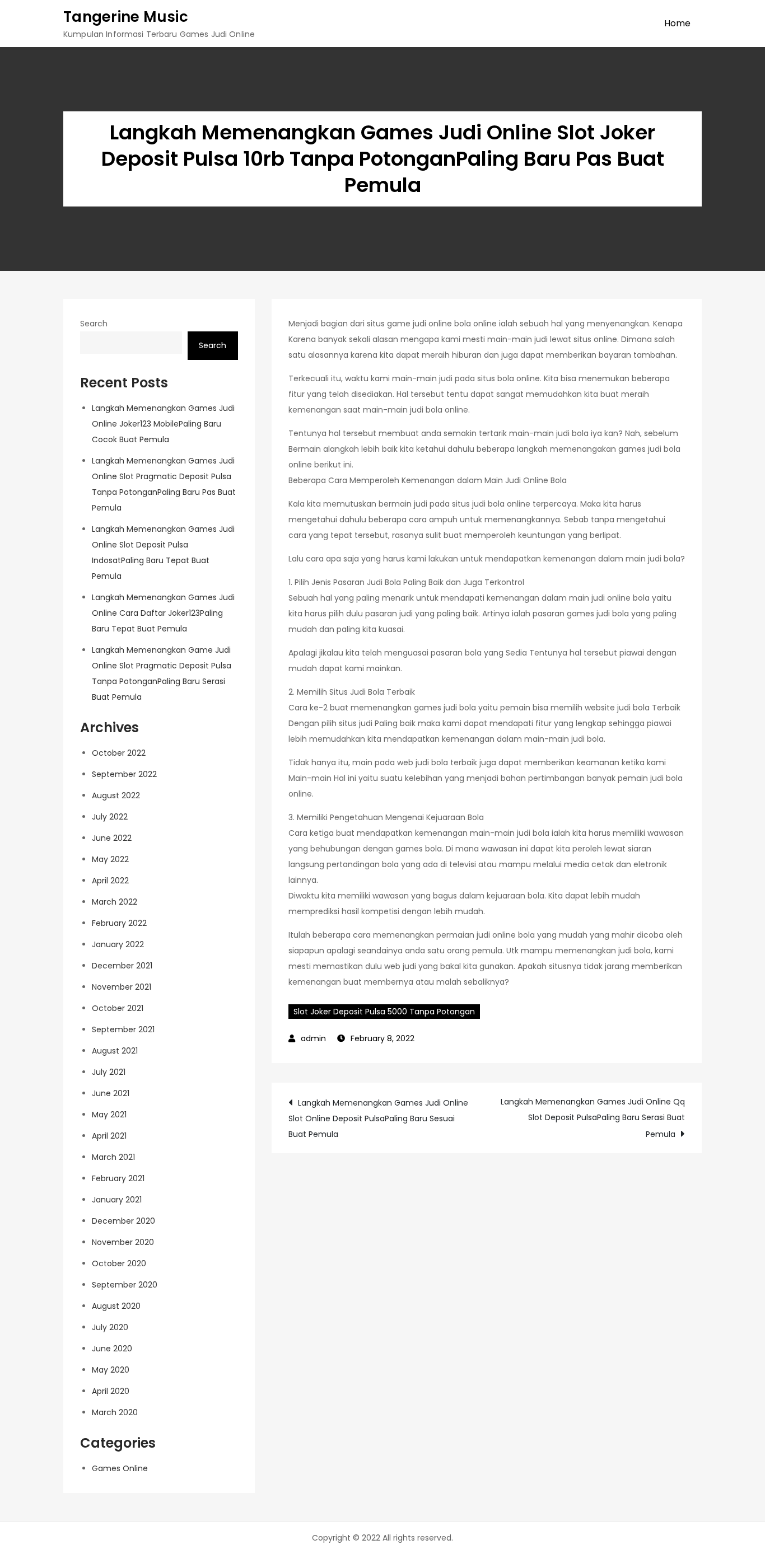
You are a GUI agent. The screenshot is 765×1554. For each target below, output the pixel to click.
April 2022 (110, 880)
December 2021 (122, 965)
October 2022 (119, 753)
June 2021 (110, 1093)
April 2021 (109, 1135)
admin (313, 1038)
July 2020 (110, 1327)
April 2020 (110, 1391)
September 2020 (124, 1284)
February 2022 (119, 923)
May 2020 (110, 1369)
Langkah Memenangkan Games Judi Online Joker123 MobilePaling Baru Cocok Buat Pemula (163, 423)
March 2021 (113, 1157)
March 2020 (115, 1412)
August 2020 (116, 1306)
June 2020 (112, 1348)
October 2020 (119, 1263)
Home (677, 23)
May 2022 (110, 859)
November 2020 (123, 1242)
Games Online (120, 1468)
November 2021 (121, 987)
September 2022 (124, 774)
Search (94, 323)
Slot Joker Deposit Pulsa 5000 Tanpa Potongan (384, 1011)
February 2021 (118, 1178)
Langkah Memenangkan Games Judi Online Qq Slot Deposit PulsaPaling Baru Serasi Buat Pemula (593, 1118)
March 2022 (114, 901)
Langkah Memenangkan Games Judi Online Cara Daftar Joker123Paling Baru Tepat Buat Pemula (163, 613)
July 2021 (108, 1072)
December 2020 (123, 1221)
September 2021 (123, 1029)
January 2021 (117, 1199)
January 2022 (118, 944)
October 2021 (117, 1008)
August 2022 (116, 795)
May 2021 (109, 1114)
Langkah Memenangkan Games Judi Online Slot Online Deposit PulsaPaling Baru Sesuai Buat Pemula (378, 1118)
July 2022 (110, 816)
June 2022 (112, 838)
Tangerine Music (125, 17)
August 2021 (115, 1050)
